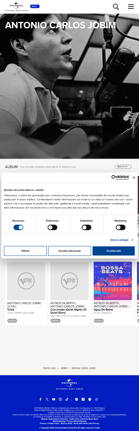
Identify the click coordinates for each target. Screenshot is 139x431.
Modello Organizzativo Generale (54, 419)
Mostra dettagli (120, 239)
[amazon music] (90, 399)
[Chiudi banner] (134, 177)
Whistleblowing (59, 421)
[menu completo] (131, 7)
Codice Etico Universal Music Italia (83, 419)
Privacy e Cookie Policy (49, 423)
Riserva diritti (66, 423)
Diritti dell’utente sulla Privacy (86, 423)
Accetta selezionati (69, 250)
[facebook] (40, 399)
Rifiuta (25, 250)
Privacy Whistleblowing (76, 421)
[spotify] (76, 399)
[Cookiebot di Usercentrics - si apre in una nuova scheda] (114, 177)
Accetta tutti (113, 250)
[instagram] (60, 399)
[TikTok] (67, 399)
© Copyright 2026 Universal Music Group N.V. (58, 427)
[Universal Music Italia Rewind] (96, 399)
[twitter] (47, 399)
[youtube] (54, 399)
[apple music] (83, 399)
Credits (97, 427)
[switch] (52, 227)
